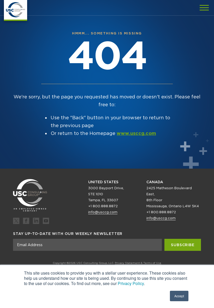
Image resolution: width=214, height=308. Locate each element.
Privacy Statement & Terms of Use (138, 262)
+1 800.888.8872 (103, 206)
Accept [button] (179, 296)
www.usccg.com (136, 133)
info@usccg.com (102, 212)
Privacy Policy (131, 283)
